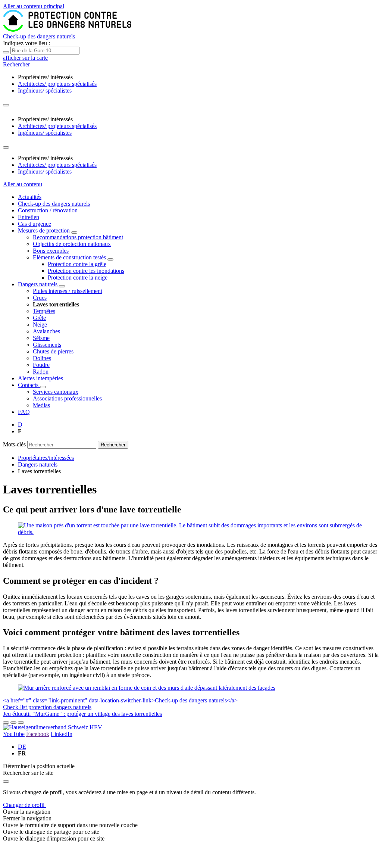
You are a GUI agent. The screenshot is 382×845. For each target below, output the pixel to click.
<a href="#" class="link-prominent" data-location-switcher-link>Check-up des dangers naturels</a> (120, 700)
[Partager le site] (13, 722)
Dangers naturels (37, 464)
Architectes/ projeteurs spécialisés (57, 84)
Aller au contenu (22, 184)
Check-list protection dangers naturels (47, 707)
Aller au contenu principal (33, 6)
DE (22, 746)
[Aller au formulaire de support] (6, 722)
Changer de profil (24, 805)
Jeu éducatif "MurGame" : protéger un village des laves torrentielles (82, 714)
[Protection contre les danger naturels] (67, 29)
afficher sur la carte (25, 57)
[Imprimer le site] (21, 722)
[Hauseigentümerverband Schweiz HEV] (52, 727)
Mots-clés (14, 444)
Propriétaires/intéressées (46, 458)
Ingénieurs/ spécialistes (45, 90)
